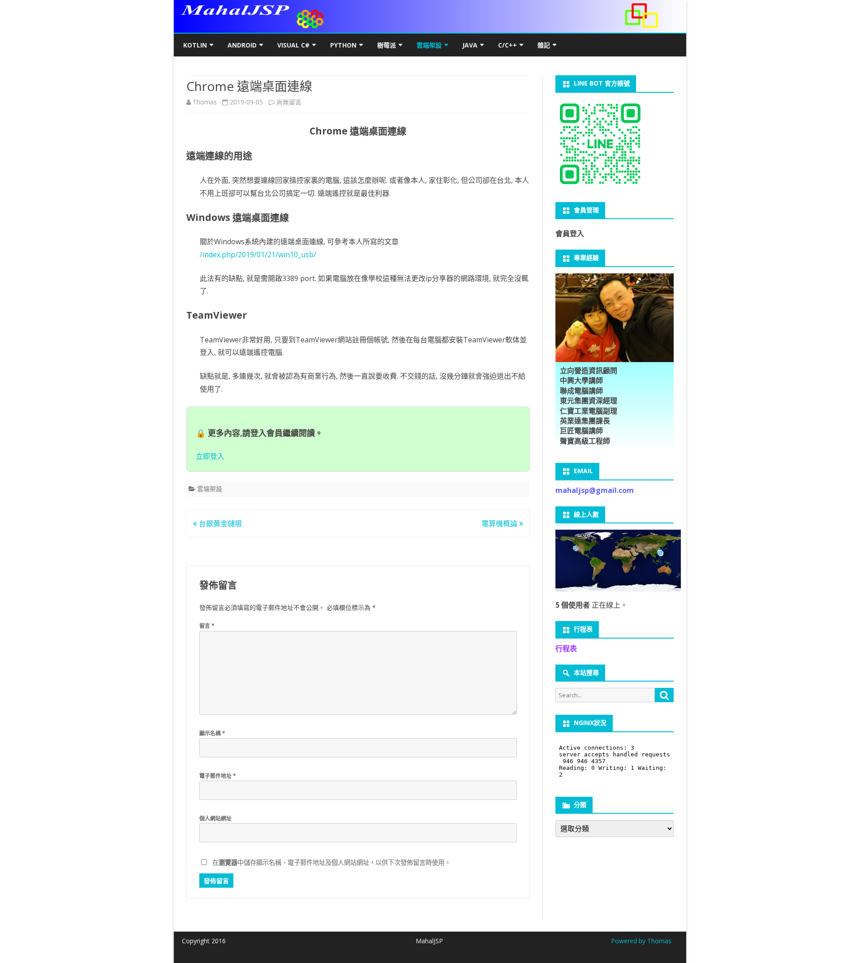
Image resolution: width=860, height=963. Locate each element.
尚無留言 (288, 102)
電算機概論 (500, 523)
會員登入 (569, 233)
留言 (207, 626)
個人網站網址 (215, 818)
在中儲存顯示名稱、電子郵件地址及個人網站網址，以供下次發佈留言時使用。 (331, 862)
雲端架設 (209, 488)
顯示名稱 (212, 733)
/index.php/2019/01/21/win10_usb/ (258, 254)
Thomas (205, 102)
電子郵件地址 (217, 776)
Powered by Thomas (641, 941)
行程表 (566, 648)
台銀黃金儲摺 (219, 523)
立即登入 (210, 456)
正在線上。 (591, 605)
